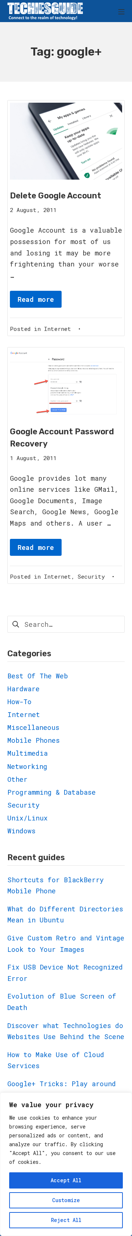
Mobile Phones (33, 740)
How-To (19, 701)
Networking (27, 766)
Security (91, 576)
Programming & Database (51, 792)
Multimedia (27, 753)
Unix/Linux (27, 817)
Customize (66, 1200)
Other (17, 779)
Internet (57, 328)
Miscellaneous (33, 727)
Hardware (23, 688)
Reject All (66, 1219)
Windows (21, 830)
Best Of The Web (37, 675)
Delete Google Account (55, 196)
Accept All (66, 1180)
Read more (36, 299)
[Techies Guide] (45, 11)
